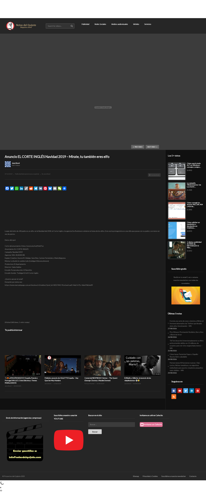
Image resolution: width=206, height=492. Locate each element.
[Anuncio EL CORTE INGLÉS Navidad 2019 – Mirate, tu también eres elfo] (23, 355)
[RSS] (173, 396)
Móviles (136, 24)
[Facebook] (173, 390)
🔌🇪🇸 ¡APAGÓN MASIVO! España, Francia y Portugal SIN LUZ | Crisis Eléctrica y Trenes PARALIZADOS (21, 380)
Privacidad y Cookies (150, 476)
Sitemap (136, 476)
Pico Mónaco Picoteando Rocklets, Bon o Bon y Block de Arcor (186, 333)
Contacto (192, 476)
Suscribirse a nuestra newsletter (173, 476)
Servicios (148, 24)
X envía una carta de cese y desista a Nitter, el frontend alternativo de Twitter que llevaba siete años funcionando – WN (186, 323)
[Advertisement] (103, 9)
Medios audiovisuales (119, 24)
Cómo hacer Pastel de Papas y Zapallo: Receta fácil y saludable (184, 355)
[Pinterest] (197, 390)
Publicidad (86, 24)
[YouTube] (179, 390)
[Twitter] (185, 390)
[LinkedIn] (191, 390)
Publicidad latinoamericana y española (27, 174)
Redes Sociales (101, 24)
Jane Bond (16, 163)
